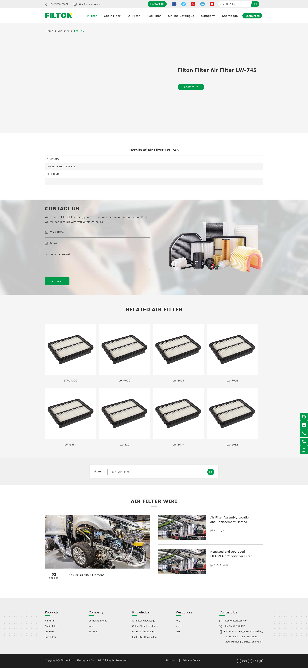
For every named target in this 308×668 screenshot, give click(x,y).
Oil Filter (134, 15)
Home (49, 31)
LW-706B (232, 380)
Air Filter (91, 15)
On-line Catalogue (181, 15)
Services (93, 631)
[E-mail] (304, 425)
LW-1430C (70, 380)
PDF (178, 631)
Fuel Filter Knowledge (144, 637)
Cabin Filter (112, 15)
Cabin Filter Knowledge (145, 626)
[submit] (256, 4)
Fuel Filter (154, 15)
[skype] (304, 417)
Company (208, 15)
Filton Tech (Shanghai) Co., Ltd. (82, 660)
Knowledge (230, 15)
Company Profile (98, 620)
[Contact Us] (304, 450)
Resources (252, 15)
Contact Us (157, 4)
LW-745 (79, 31)
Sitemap (171, 660)
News (91, 626)
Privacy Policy (191, 660)
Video (179, 626)
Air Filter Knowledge (143, 620)
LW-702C (124, 380)
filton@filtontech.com (89, 4)
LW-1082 (232, 444)
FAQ (178, 620)
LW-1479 (178, 444)
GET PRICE (57, 281)
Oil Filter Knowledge (143, 631)
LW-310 (124, 444)
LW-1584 (70, 444)
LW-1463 (178, 380)
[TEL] (304, 433)
